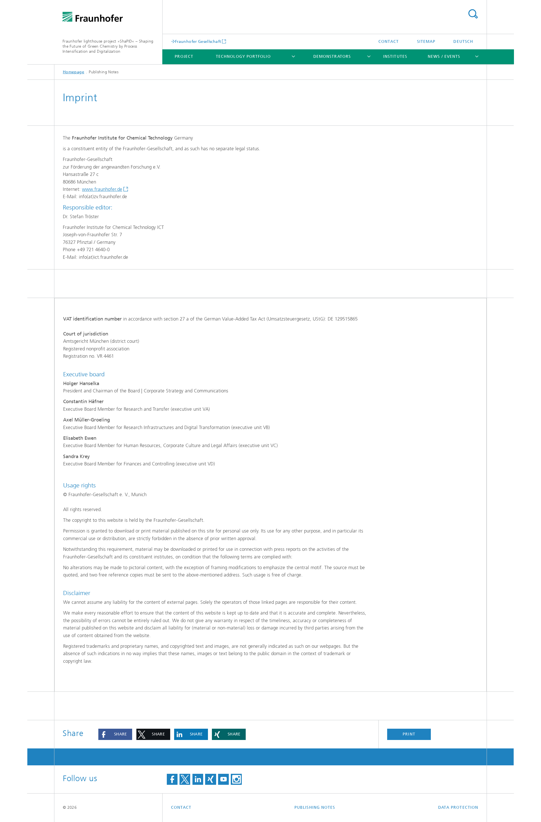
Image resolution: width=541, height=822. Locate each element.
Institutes (395, 56)
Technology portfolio (243, 56)
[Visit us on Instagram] (236, 779)
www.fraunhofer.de (102, 189)
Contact (388, 41)
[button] (115, 734)
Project (184, 56)
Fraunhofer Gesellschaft (198, 41)
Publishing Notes (314, 807)
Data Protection (458, 807)
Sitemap (426, 41)
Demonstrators (332, 56)
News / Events (444, 56)
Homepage (73, 72)
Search (472, 14)
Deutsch (463, 41)
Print (409, 734)
